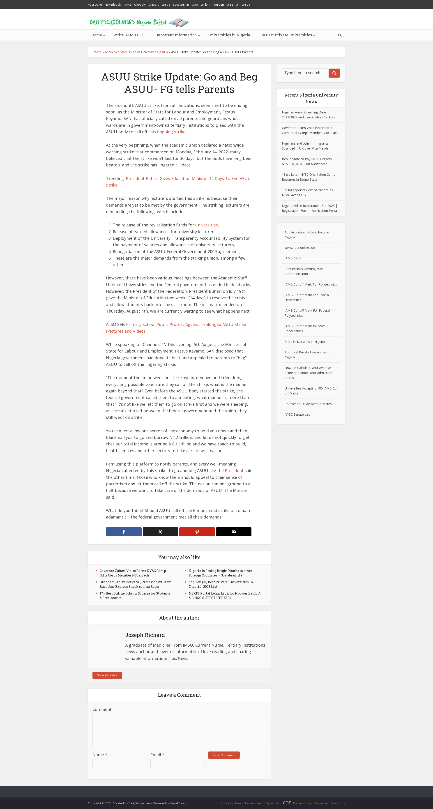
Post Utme (95, 4)
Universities (253, 803)
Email (157, 754)
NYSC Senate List (297, 414)
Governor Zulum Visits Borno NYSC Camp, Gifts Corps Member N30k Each (133, 573)
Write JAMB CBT (128, 34)
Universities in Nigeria (229, 34)
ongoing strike (171, 131)
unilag (165, 4)
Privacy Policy (302, 803)
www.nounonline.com (300, 247)
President (234, 470)
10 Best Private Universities (286, 34)
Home (96, 34)
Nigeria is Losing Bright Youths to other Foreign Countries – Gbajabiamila (220, 573)
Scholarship (181, 4)
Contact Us (337, 803)
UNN (230, 4)
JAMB (127, 4)
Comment (102, 709)
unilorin (206, 4)
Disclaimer (321, 803)
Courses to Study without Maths (308, 404)
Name (99, 754)
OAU (195, 4)
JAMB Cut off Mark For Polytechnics (311, 284)
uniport (154, 4)
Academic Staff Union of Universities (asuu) (136, 52)
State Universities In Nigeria (305, 341)
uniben (219, 4)
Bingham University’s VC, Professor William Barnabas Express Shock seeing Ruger (136, 584)
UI (237, 4)
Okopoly (140, 4)
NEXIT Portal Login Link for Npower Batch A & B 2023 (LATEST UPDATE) (224, 595)
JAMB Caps (293, 258)
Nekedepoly (113, 4)
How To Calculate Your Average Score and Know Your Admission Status (308, 373)
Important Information (176, 34)
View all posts (107, 675)
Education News (232, 803)
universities (206, 225)
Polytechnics (272, 803)
